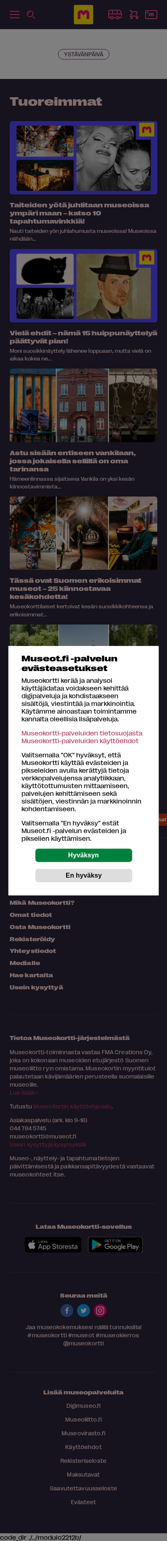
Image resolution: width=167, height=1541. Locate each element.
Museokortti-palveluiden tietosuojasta (81, 733)
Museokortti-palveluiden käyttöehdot (80, 740)
